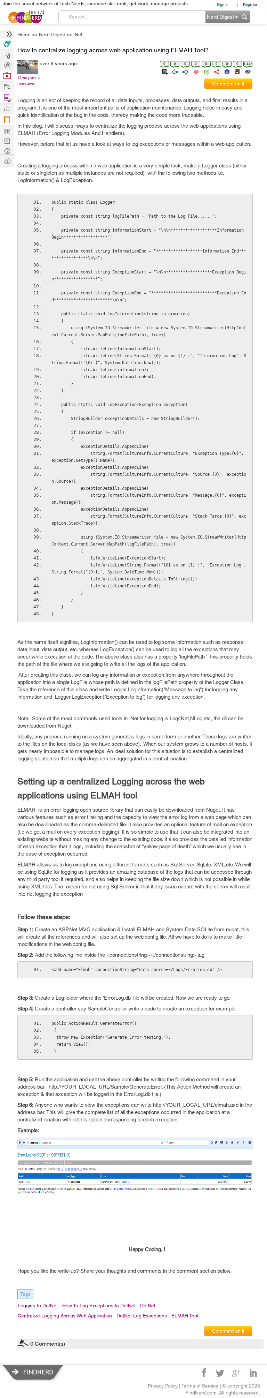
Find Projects (7, 86)
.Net (77, 34)
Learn (7, 119)
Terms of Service (199, 1386)
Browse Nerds (7, 64)
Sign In (222, 4)
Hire (7, 43)
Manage (7, 97)
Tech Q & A (7, 140)
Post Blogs (7, 160)
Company (7, 108)
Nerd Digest (52, 34)
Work (7, 75)
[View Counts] (247, 71)
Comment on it (228, 84)
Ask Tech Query (7, 150)
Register (250, 4)
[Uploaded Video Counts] (237, 71)
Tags (25, 1294)
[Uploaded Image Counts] (226, 71)
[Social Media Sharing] (216, 71)
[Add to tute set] (164, 71)
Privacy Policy (163, 1386)
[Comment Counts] (205, 71)
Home (24, 34)
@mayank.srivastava (28, 80)
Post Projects (7, 54)
